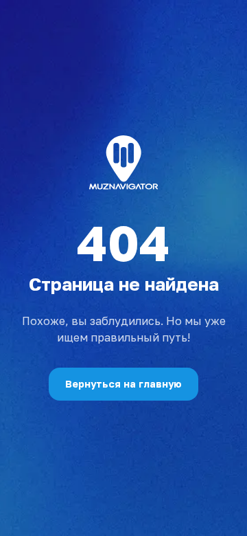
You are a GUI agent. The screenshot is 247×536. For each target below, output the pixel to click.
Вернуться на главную (123, 384)
